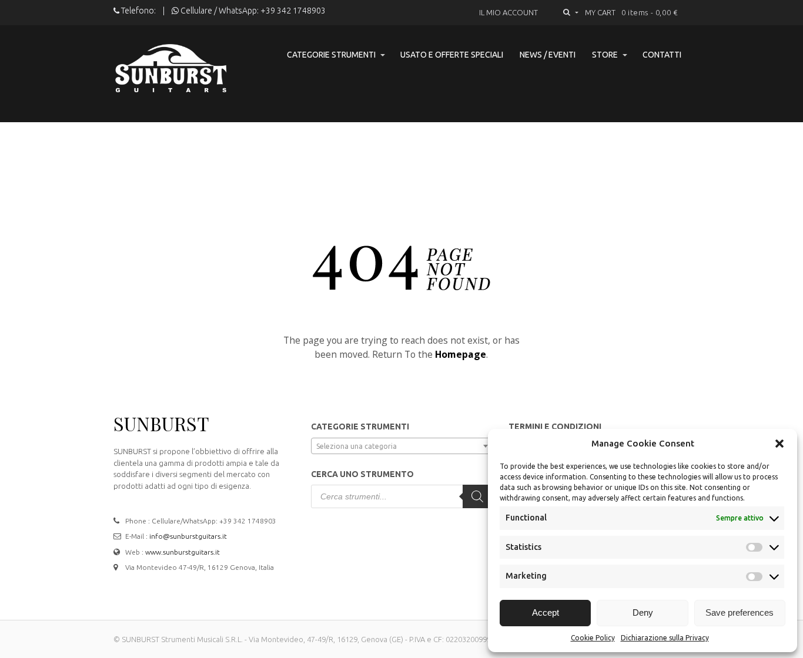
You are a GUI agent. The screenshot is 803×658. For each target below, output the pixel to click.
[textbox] (401, 446)
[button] (779, 443)
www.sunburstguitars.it (182, 552)
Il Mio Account (508, 12)
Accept (545, 612)
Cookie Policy (593, 638)
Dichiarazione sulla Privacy (665, 638)
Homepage (460, 354)
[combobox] (401, 446)
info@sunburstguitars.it (188, 536)
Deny (643, 612)
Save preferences (739, 612)
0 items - (649, 12)
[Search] (477, 496)
